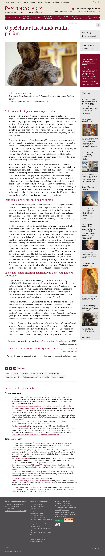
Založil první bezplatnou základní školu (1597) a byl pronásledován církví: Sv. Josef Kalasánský (88, 231)
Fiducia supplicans (53, 373)
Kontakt (7, 547)
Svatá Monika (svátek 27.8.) (88, 188)
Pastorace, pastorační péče (32, 377)
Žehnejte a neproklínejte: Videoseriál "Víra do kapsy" (31, 465)
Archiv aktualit (86, 337)
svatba (47, 377)
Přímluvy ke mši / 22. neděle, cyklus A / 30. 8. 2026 (90, 101)
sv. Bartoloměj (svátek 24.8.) (88, 264)
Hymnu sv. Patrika (40, 539)
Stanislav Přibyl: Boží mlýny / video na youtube (90, 308)
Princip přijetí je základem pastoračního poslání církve (32, 415)
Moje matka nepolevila (86, 8)
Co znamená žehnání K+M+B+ (23, 471)
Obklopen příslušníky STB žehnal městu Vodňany (30, 481)
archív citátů (95, 11)
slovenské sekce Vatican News (47, 341)
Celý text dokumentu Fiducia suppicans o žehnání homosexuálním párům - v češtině (43, 406)
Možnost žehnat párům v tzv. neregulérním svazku (31, 397)
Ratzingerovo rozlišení (20, 426)
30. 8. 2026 (85, 48)
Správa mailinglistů (90, 36)
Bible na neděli (88, 45)
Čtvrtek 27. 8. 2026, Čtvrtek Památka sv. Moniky (88, 62)
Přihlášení (86, 33)
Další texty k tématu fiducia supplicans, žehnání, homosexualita (35, 435)
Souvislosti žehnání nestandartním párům (27, 421)
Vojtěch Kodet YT (62, 508)
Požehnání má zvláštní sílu (22, 443)
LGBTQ (15, 373)
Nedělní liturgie (90, 84)
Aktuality (86, 93)
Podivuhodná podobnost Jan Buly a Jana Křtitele (88, 155)
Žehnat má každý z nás (20, 458)
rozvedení (24, 373)
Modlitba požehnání (19, 478)
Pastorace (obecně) (12, 377)
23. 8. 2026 (92, 48)
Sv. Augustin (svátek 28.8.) (87, 120)
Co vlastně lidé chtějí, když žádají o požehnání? (29, 450)
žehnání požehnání (37, 373)
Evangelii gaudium (58, 377)
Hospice (59, 503)
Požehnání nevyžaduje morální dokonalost (27, 408)
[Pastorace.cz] (23, 9)
